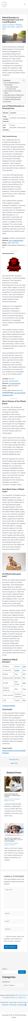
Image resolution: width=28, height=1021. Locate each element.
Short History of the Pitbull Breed (12, 92)
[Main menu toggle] (25, 4)
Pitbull (4, 27)
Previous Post (14, 759)
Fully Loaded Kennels (12, 87)
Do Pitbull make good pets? (12, 97)
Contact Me (4, 1002)
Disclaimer (5, 1005)
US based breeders (8, 705)
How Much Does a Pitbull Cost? (14, 95)
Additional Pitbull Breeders (12, 99)
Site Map (13, 1005)
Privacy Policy (22, 1002)
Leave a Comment (8, 25)
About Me (12, 1002)
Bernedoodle (17, 799)
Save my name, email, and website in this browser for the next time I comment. (14, 939)
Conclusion (7, 101)
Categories (6, 982)
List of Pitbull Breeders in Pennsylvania (12, 84)
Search (4, 969)
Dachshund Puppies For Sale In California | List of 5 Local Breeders (13, 839)
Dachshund (7, 844)
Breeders (19, 25)
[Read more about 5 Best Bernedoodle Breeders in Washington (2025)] (14, 784)
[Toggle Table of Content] (22, 80)
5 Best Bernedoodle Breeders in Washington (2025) (12, 795)
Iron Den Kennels (11, 89)
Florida (17, 670)
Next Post (14, 763)
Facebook (21, 1005)
